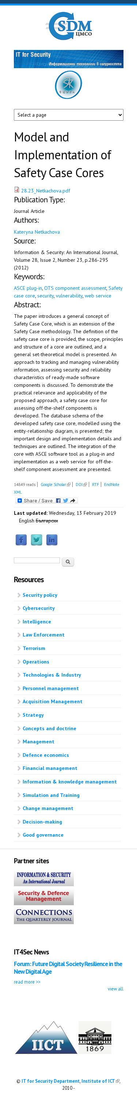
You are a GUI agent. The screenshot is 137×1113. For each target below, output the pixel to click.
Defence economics (46, 755)
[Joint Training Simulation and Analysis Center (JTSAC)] (68, 97)
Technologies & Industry (52, 675)
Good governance (43, 835)
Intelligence (37, 621)
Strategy (33, 715)
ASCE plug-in (28, 288)
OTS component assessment (75, 288)
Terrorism (34, 648)
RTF (95, 484)
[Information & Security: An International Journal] (44, 884)
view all (115, 989)
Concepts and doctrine (49, 728)
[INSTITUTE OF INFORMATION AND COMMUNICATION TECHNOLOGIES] (46, 1052)
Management (38, 741)
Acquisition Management (53, 701)
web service (98, 295)
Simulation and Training (51, 795)
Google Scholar (56, 484)
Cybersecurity (39, 608)
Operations (36, 661)
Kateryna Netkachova (37, 232)
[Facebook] (21, 544)
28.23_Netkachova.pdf (45, 190)
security (45, 295)
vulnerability (69, 295)
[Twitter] (36, 544)
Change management (48, 808)
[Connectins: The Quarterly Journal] (44, 922)
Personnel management (51, 688)
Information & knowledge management (70, 781)
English (26, 520)
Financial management (50, 768)
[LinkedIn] (52, 544)
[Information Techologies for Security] (68, 66)
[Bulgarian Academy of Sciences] (95, 1052)
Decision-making (42, 821)
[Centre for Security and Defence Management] (68, 38)
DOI (81, 484)
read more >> (27, 982)
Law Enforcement (44, 634)
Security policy (40, 595)
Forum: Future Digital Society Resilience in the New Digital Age (68, 968)
